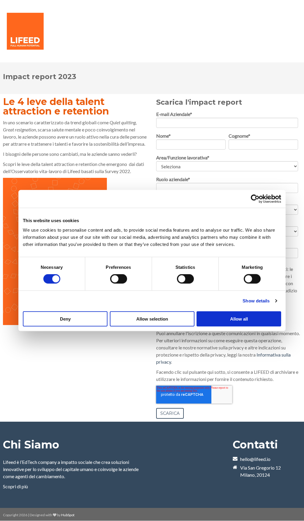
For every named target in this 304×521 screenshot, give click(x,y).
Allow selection (152, 318)
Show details (256, 300)
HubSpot (68, 515)
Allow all (239, 318)
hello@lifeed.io (255, 459)
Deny (65, 318)
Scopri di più (15, 486)
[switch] (118, 279)
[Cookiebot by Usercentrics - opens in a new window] (255, 198)
